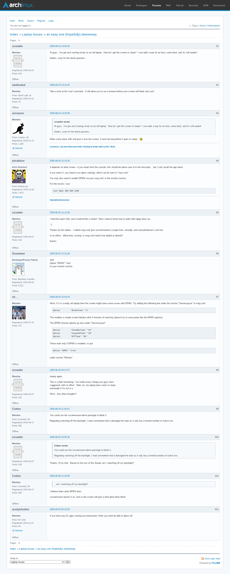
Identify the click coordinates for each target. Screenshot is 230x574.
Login (51, 20)
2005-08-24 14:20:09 (60, 113)
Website (19, 148)
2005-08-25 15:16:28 (60, 253)
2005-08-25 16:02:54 (60, 297)
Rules (21, 20)
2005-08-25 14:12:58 (60, 212)
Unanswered (214, 25)
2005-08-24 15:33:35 (60, 161)
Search (30, 20)
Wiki (168, 5)
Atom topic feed (212, 558)
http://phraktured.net (59, 200)
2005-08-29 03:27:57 (60, 370)
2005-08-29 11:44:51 (60, 409)
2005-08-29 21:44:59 (60, 476)
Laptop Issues (32, 34)
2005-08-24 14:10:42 (60, 85)
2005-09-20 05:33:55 (60, 509)
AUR (205, 5)
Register (41, 20)
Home (127, 5)
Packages (141, 5)
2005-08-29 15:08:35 (60, 437)
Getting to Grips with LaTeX (96, 147)
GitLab (180, 5)
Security (193, 5)
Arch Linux (19, 5)
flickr (112, 147)
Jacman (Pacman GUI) (71, 147)
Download (219, 5)
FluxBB (216, 563)
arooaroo (54, 147)
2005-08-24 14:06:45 (60, 46)
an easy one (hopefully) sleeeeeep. (71, 34)
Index (12, 20)
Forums (156, 5)
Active (203, 25)
